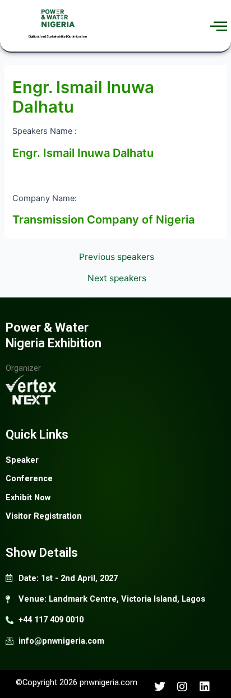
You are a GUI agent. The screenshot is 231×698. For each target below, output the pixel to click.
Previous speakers (116, 257)
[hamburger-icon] (218, 26)
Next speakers (116, 278)
